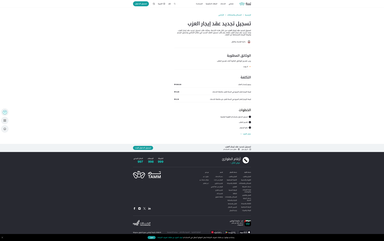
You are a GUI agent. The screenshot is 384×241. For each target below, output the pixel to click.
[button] (175, 4)
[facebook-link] (135, 208)
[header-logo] (245, 3)
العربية (160, 4)
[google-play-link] (231, 232)
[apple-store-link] (245, 232)
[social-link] (149, 208)
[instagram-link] (139, 208)
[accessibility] (169, 4)
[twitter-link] (144, 208)
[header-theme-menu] (154, 4)
